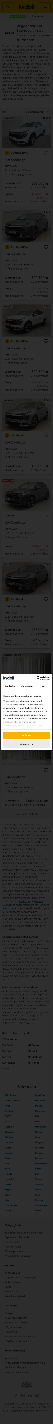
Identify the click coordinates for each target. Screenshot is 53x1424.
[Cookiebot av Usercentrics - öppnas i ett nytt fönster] (37, 678)
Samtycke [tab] (10, 686)
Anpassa (24, 744)
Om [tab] (43, 686)
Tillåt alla (26, 735)
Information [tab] (26, 686)
